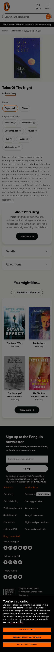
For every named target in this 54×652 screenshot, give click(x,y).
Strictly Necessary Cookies (27, 637)
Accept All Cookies (27, 644)
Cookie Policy (17, 622)
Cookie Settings (27, 630)
